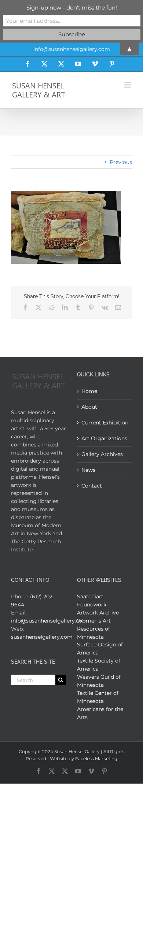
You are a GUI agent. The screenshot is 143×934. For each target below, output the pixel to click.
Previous (121, 162)
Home (89, 391)
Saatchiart (90, 596)
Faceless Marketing (96, 758)
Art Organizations (104, 438)
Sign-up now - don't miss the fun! (71, 7)
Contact (91, 485)
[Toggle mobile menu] (128, 85)
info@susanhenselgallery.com (49, 620)
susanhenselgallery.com (42, 637)
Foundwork (91, 604)
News (88, 470)
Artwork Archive (98, 612)
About (89, 407)
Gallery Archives (102, 454)
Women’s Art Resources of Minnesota (94, 628)
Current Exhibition (104, 422)
